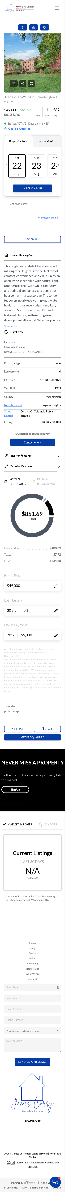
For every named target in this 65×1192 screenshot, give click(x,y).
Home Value (32, 968)
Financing (32, 963)
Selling (32, 958)
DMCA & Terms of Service (35, 1187)
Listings (32, 948)
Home (32, 943)
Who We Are (33, 973)
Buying (32, 953)
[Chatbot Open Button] (55, 1182)
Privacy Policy (11, 1187)
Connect (32, 979)
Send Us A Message (32, 1061)
